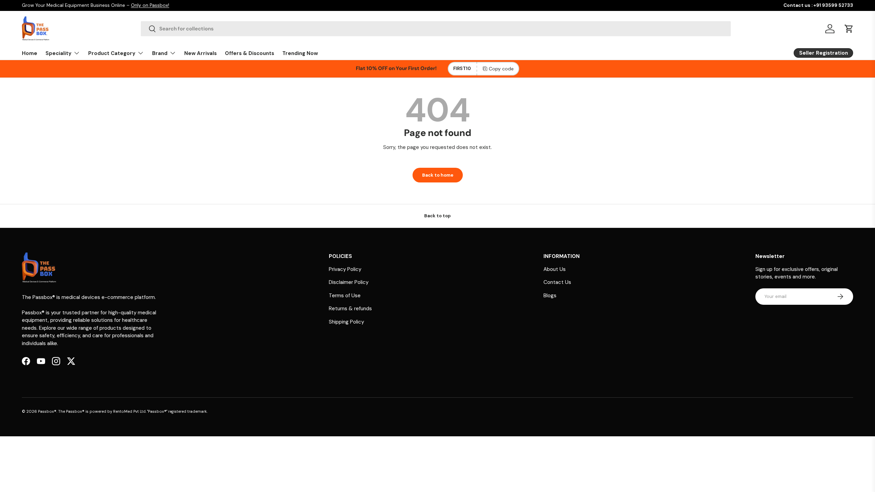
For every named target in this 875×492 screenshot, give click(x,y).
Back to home (437, 175)
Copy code (501, 69)
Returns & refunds (350, 308)
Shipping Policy (346, 321)
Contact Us (557, 282)
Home (29, 53)
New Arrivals (200, 53)
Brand (159, 53)
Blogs (549, 295)
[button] (849, 28)
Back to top (437, 216)
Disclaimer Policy (348, 282)
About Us (554, 269)
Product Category (111, 53)
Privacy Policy (345, 269)
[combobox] (435, 28)
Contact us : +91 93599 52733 (818, 5)
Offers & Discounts (249, 53)
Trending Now (300, 53)
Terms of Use (345, 295)
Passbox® (47, 411)
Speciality (58, 53)
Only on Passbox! (150, 5)
